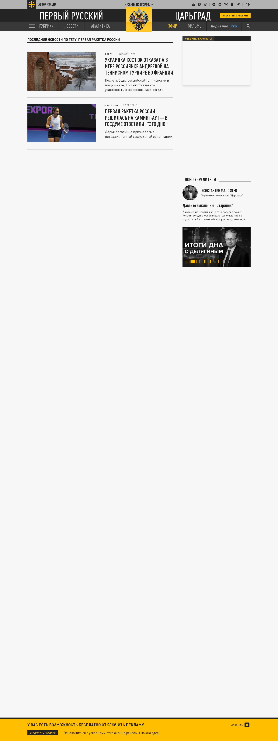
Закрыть (237, 724)
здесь (156, 733)
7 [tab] (218, 262)
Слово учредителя (199, 179)
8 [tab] (222, 262)
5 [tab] (208, 262)
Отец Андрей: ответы (198, 38)
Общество (111, 105)
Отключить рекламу (235, 15)
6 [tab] (213, 262)
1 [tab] (189, 262)
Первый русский (71, 15)
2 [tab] (194, 262)
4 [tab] (203, 262)
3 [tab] (199, 262)
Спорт (109, 53)
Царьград (193, 15)
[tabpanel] (216, 247)
